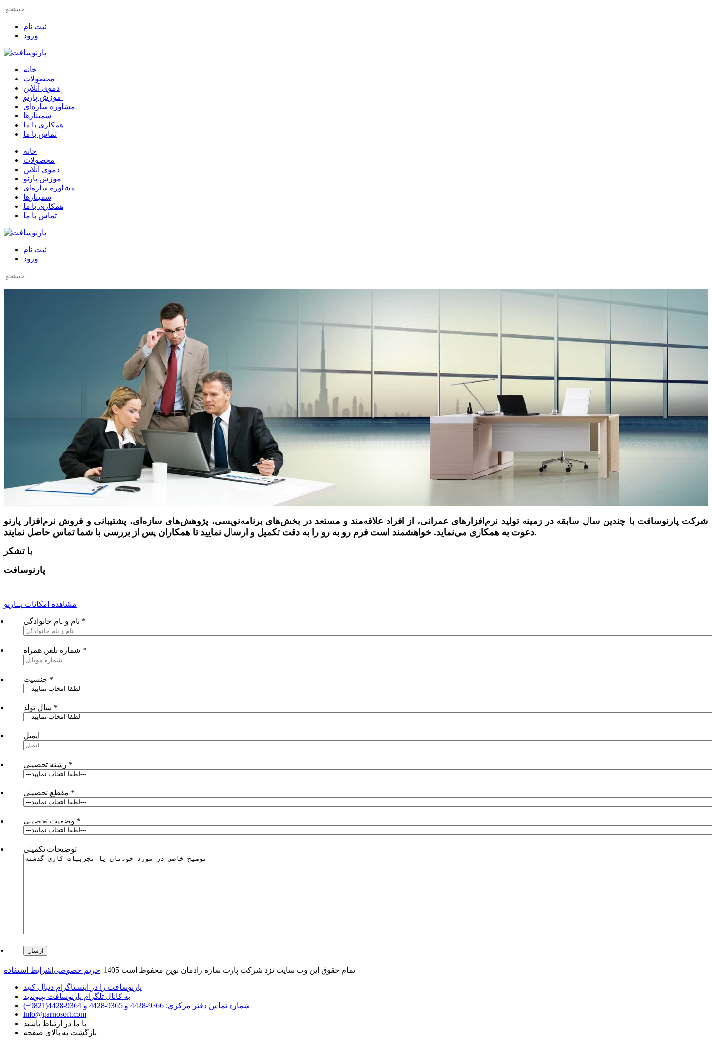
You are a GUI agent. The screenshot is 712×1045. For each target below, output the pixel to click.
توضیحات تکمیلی (50, 849)
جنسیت (38, 679)
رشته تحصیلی (48, 764)
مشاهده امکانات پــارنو (40, 604)
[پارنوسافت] (25, 52)
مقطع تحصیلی (49, 793)
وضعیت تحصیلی (51, 821)
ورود (30, 36)
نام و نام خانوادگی (54, 621)
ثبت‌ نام (34, 26)
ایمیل (31, 735)
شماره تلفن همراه (54, 650)
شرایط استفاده (28, 970)
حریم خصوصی (76, 970)
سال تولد (40, 707)
